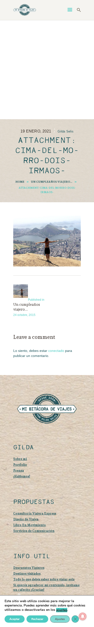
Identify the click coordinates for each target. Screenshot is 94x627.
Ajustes (60, 619)
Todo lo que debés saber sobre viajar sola (43, 579)
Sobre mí (20, 459)
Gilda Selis (66, 131)
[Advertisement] (47, 70)
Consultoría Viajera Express (34, 513)
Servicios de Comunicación (33, 531)
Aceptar (14, 619)
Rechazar (37, 619)
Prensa (18, 470)
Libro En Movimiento (29, 525)
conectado (56, 351)
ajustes (61, 610)
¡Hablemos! (21, 476)
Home (19, 181)
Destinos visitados (26, 573)
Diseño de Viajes (25, 519)
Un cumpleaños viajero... (51, 181)
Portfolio (20, 465)
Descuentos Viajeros (28, 568)
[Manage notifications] (83, 616)
